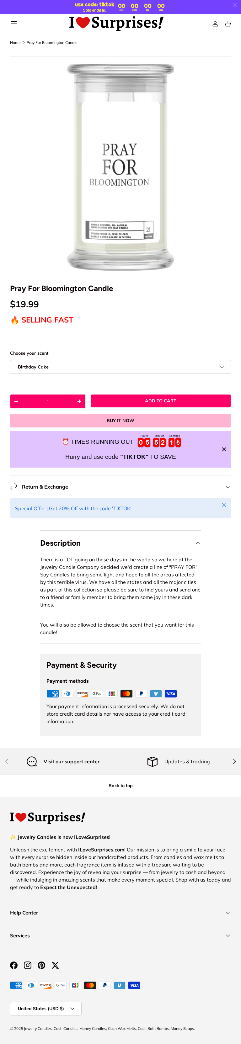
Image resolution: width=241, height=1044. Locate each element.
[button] (228, 24)
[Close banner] (224, 449)
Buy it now (120, 420)
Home (15, 43)
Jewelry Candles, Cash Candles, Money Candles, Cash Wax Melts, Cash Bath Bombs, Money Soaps (109, 1028)
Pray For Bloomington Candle (52, 43)
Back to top (121, 785)
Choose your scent (29, 353)
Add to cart (160, 401)
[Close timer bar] (234, 5)
